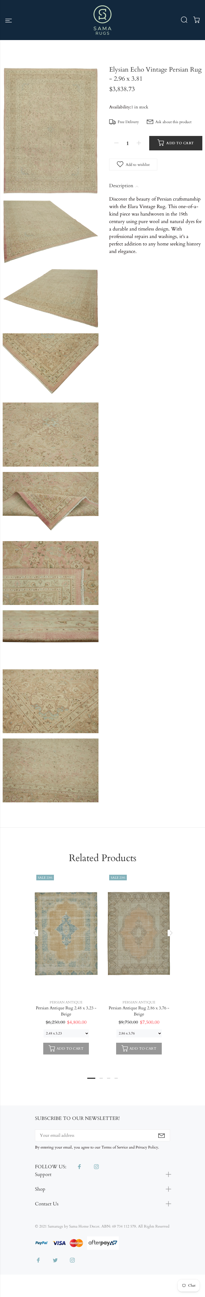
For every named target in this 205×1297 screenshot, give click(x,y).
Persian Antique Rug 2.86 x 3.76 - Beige (139, 1011)
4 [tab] (116, 1078)
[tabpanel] (66, 965)
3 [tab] (108, 1078)
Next (170, 933)
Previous (35, 933)
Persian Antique (66, 1002)
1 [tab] (91, 1078)
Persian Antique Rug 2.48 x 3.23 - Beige (66, 1011)
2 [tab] (101, 1078)
